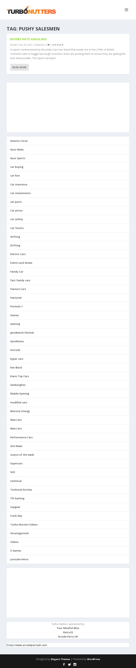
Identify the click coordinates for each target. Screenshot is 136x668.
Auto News (17, 149)
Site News (16, 446)
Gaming (15, 324)
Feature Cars (18, 289)
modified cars (18, 402)
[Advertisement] (68, 107)
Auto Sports (17, 158)
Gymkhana (17, 341)
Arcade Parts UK (68, 636)
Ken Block (16, 367)
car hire (15, 175)
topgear (15, 507)
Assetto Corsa (19, 140)
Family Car (16, 271)
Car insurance (18, 184)
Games (14, 315)
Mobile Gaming (19, 393)
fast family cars (20, 280)
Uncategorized (19, 533)
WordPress (93, 659)
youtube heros (19, 559)
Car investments (20, 193)
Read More (19, 67)
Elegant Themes (60, 659)
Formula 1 (16, 306)
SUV (12, 472)
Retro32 (68, 632)
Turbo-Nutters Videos (24, 524)
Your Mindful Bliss (68, 628)
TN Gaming (17, 498)
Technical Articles (21, 489)
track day (16, 515)
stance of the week (22, 454)
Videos (14, 542)
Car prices (16, 210)
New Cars (16, 419)
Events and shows (21, 262)
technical (16, 481)
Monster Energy (20, 411)
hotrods (15, 350)
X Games (15, 550)
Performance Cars (21, 437)
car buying (16, 167)
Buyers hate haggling (28, 39)
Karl (15, 44)
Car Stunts (17, 228)
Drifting (15, 245)
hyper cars (16, 358)
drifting (15, 236)
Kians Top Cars (19, 376)
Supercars (16, 463)
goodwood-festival (22, 332)
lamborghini (18, 385)
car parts (16, 201)
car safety (16, 219)
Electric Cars (18, 254)
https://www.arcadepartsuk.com (27, 645)
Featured (39, 44)
